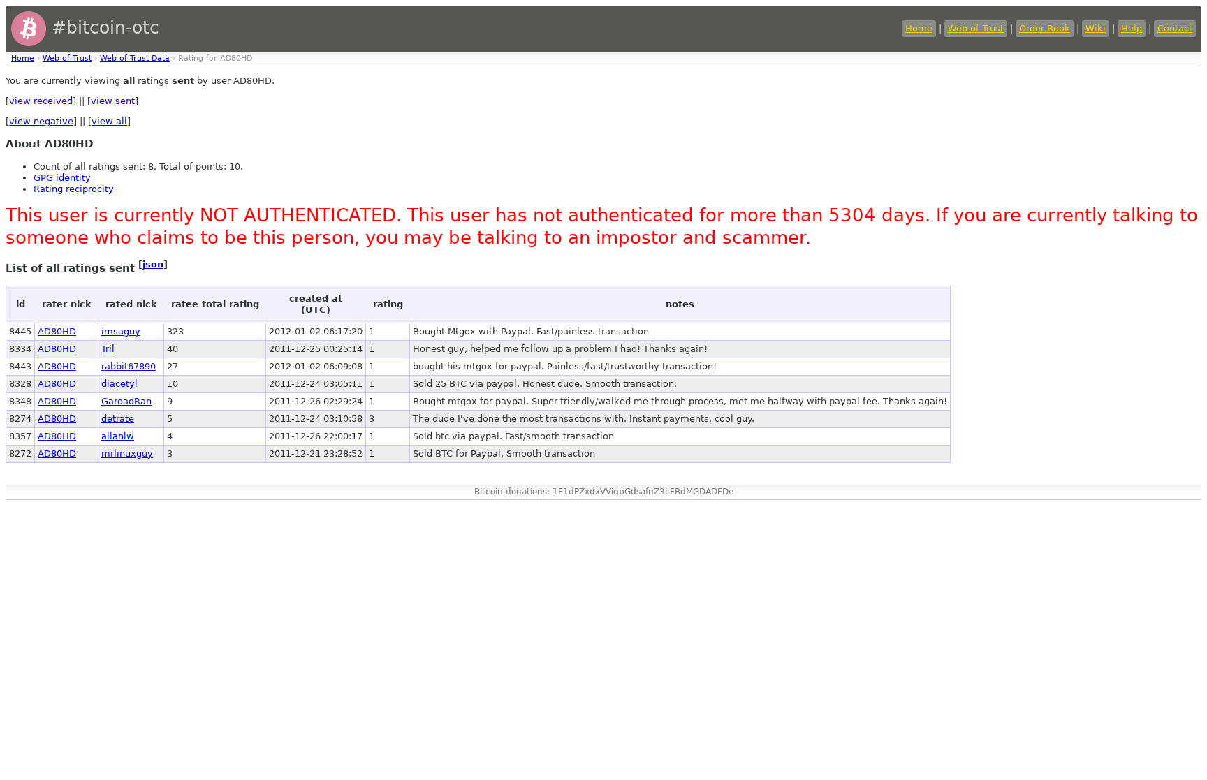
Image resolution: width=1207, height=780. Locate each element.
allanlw (117, 436)
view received (41, 101)
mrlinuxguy (127, 453)
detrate (117, 418)
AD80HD (57, 331)
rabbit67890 (128, 366)
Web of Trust (976, 28)
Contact (1174, 28)
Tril (108, 349)
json (152, 264)
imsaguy (120, 331)
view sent (113, 101)
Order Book (1044, 28)
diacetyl (119, 383)
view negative (41, 121)
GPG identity (62, 177)
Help (1131, 28)
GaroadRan (126, 401)
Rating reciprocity (74, 189)
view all (109, 121)
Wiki (1095, 28)
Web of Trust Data (135, 58)
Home (918, 28)
